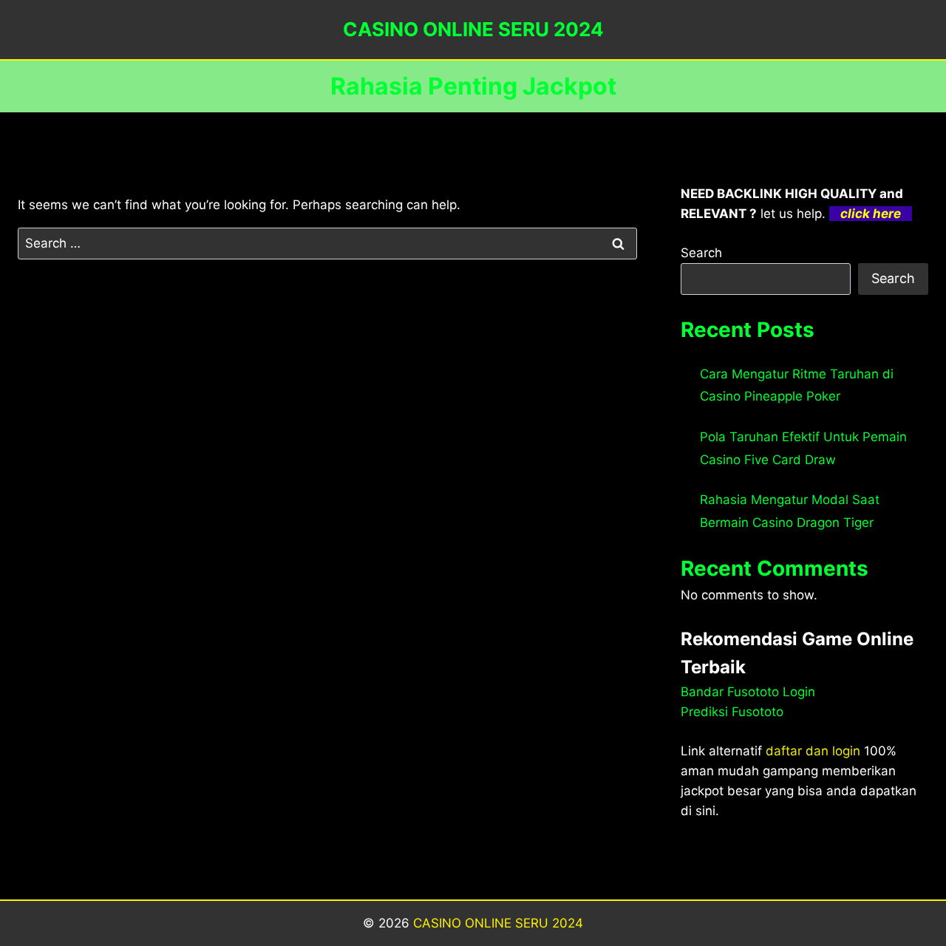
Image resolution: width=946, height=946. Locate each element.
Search (701, 252)
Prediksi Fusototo (732, 711)
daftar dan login (813, 750)
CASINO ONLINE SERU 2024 (498, 923)
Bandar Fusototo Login (748, 691)
